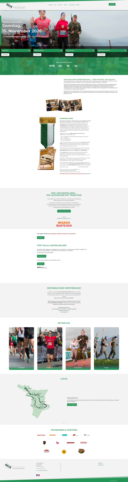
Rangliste (40, 237)
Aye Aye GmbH (120, 480)
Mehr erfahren (72, 404)
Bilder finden (41, 256)
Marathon (72, 397)
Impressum (100, 463)
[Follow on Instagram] (39, 475)
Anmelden (112, 4)
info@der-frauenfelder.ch (64, 310)
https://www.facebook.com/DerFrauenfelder (68, 170)
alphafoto (88, 173)
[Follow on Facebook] (37, 475)
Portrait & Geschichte (64, 211)
